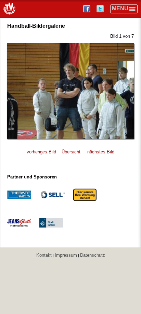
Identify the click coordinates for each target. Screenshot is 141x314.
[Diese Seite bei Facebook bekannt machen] (87, 8)
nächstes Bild (100, 151)
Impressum (66, 255)
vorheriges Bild (41, 151)
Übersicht (71, 151)
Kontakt (44, 255)
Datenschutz (92, 255)
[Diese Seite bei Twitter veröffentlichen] (101, 8)
